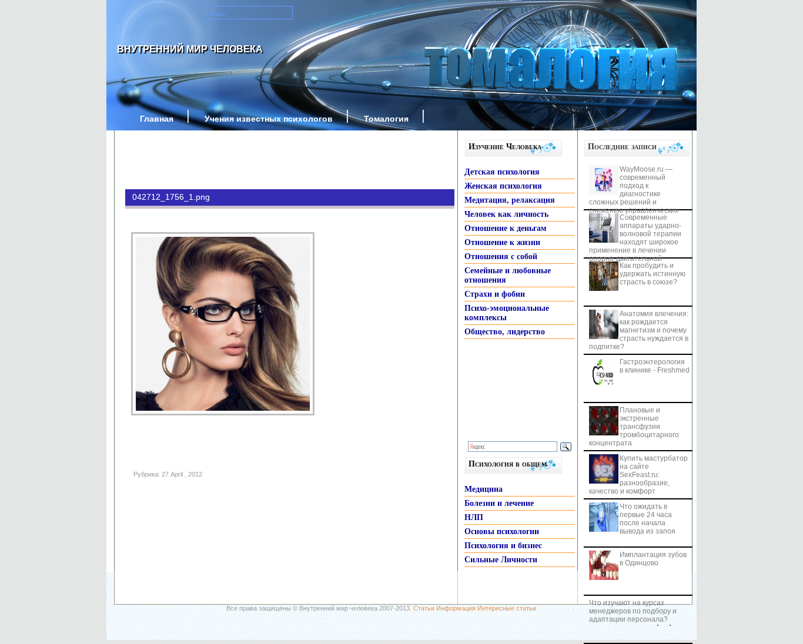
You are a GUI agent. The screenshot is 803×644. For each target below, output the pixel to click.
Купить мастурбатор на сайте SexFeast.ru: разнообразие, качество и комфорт (638, 474)
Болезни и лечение (499, 503)
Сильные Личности (500, 559)
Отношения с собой (500, 256)
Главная (156, 118)
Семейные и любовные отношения (507, 275)
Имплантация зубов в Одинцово (653, 559)
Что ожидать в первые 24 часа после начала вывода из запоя (647, 518)
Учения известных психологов (269, 118)
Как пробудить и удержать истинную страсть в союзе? (652, 273)
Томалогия (386, 118)
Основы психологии (501, 531)
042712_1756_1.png (171, 197)
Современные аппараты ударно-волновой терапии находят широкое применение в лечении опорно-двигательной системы (635, 242)
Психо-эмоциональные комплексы (506, 313)
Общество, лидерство (504, 331)
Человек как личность (506, 214)
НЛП (473, 517)
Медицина (483, 489)
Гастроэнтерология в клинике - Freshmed (655, 366)
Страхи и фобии (494, 294)
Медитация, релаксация (509, 200)
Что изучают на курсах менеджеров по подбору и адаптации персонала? (633, 611)
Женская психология (503, 186)
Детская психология (502, 171)
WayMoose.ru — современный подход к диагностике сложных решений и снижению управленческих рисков (633, 194)
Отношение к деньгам (505, 228)
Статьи (423, 608)
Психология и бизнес (503, 545)
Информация (456, 608)
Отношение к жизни (502, 242)
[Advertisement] (272, 159)
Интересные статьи (506, 608)
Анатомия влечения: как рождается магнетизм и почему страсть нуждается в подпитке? (638, 330)
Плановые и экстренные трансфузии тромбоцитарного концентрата (634, 426)
